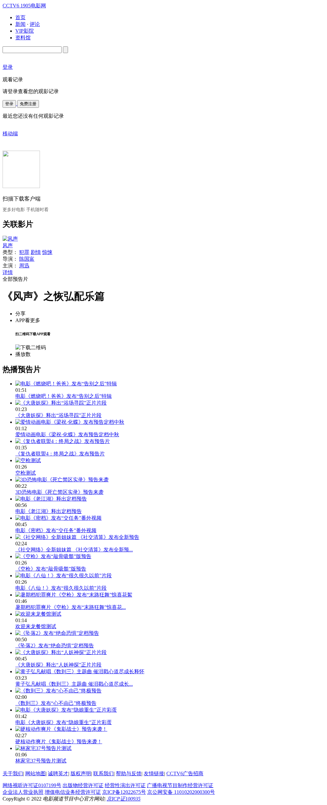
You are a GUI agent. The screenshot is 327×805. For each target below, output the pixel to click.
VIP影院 (24, 31)
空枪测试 (25, 473)
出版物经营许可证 (83, 785)
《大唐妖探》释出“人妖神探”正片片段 (58, 664)
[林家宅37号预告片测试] (43, 748)
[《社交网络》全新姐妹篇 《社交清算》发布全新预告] (77, 537)
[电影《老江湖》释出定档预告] (51, 498)
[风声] (10, 238)
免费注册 (28, 103)
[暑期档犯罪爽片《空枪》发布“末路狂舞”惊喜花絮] (73, 594)
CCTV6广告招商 (184, 773)
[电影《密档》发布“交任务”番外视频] (58, 518)
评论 (35, 24)
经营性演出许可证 (125, 785)
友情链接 (154, 773)
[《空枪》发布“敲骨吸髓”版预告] (53, 556)
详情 (8, 272)
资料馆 (23, 37)
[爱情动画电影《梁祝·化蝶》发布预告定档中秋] (69, 422)
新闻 (20, 24)
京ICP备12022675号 (124, 792)
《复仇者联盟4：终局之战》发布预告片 (60, 453)
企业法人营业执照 (23, 792)
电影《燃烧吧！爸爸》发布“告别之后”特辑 (63, 396)
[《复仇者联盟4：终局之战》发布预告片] (62, 441)
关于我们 (13, 773)
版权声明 (81, 773)
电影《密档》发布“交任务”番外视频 (55, 530)
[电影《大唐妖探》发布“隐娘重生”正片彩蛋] (66, 710)
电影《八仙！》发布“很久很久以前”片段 (61, 588)
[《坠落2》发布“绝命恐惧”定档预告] (57, 633)
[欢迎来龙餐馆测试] (38, 614)
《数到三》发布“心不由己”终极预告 (55, 703)
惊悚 (47, 252)
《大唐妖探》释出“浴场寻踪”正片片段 (58, 415)
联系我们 (103, 773)
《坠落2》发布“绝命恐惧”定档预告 (54, 645)
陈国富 (26, 259)
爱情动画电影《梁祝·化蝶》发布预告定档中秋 (67, 434)
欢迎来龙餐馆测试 (35, 626)
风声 (8, 245)
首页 (20, 17)
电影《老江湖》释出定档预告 (48, 511)
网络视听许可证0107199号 (32, 785)
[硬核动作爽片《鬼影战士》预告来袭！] (61, 729)
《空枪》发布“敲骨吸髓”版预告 (50, 569)
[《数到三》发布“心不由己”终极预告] (58, 690)
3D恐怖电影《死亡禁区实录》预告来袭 (59, 492)
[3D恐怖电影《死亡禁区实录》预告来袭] (62, 479)
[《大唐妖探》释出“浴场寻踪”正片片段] (61, 403)
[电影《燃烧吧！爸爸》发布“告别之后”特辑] (66, 383)
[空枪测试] (28, 460)
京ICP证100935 (124, 798)
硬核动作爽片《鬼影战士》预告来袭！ (58, 741)
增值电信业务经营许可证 (73, 792)
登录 (9, 103)
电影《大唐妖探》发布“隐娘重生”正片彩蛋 (63, 722)
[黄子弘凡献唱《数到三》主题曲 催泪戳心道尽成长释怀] (79, 671)
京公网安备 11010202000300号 (181, 792)
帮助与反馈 (128, 773)
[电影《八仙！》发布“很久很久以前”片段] (63, 575)
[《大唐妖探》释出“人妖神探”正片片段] (61, 652)
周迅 (24, 265)
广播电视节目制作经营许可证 (180, 785)
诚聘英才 (58, 773)
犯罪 (24, 252)
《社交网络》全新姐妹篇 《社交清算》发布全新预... (74, 549)
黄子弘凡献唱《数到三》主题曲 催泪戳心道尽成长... (74, 684)
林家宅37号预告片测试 (40, 760)
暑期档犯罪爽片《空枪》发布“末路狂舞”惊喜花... (70, 607)
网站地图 (35, 773)
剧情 (36, 252)
